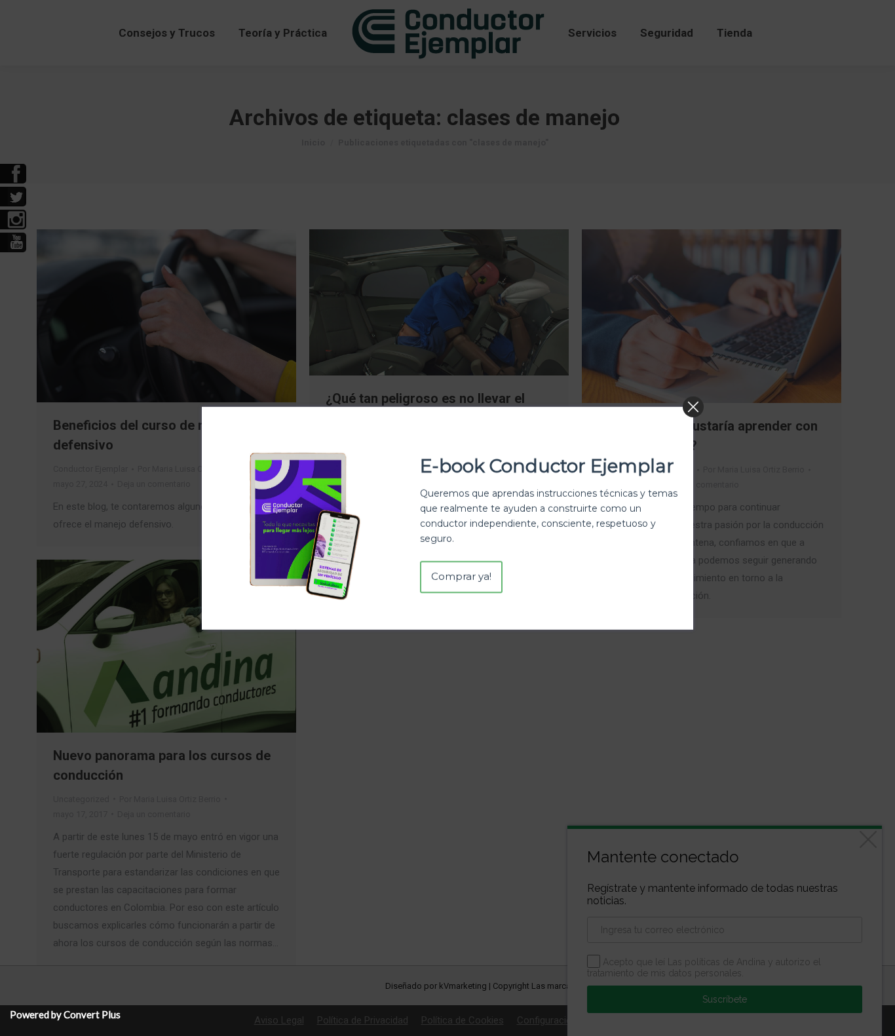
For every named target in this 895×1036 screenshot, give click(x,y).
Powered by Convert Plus (65, 1014)
